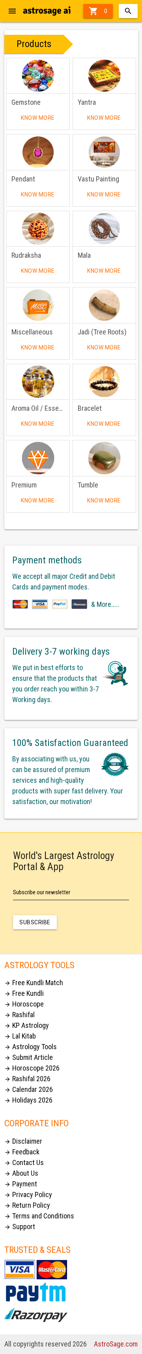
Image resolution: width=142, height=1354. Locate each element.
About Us (21, 1173)
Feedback (21, 1152)
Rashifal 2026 (27, 1079)
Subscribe (34, 922)
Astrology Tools (30, 1046)
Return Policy (27, 1205)
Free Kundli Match (33, 982)
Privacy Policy (28, 1194)
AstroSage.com (116, 1344)
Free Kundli (24, 993)
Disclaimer (23, 1141)
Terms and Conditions (39, 1216)
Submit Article (28, 1057)
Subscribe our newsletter (41, 892)
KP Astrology (26, 1025)
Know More (38, 118)
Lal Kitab (20, 1036)
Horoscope (24, 1004)
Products (34, 43)
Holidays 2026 (28, 1100)
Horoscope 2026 (32, 1068)
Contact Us (24, 1162)
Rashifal (19, 1014)
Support (19, 1226)
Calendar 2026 (28, 1089)
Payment (20, 1184)
